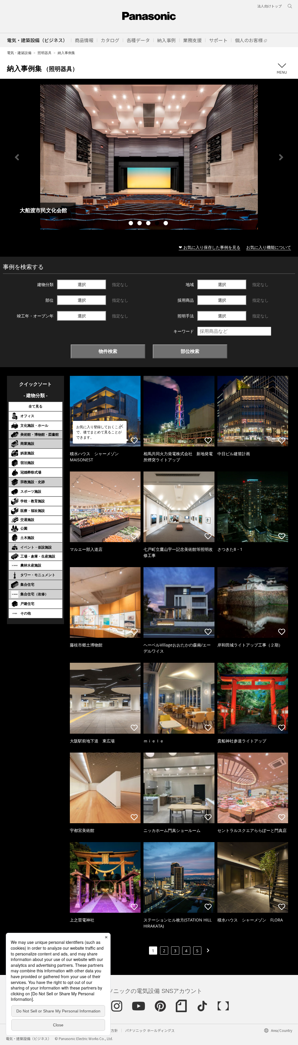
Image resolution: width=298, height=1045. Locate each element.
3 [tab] (149, 224)
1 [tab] (131, 224)
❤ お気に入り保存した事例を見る (209, 247)
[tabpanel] (149, 157)
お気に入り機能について (268, 247)
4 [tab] (158, 224)
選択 (82, 284)
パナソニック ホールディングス (150, 1030)
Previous (17, 157)
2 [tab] (140, 224)
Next (281, 157)
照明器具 (45, 52)
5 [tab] (166, 224)
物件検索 (108, 351)
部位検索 (190, 351)
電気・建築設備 (19, 52)
